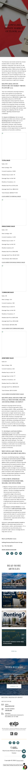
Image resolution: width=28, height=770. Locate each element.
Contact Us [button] (14, 686)
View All (14, 651)
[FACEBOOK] (10, 742)
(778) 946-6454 (8, 710)
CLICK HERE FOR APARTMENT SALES (13, 394)
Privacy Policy (20, 760)
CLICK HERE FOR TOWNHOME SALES (13, 328)
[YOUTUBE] (17, 742)
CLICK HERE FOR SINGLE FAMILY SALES (13, 262)
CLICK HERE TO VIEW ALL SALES (11, 196)
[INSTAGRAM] (14, 742)
